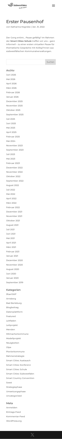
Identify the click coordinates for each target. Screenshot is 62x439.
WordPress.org (14, 421)
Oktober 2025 (13, 110)
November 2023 (14, 145)
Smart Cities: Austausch (18, 360)
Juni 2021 (10, 233)
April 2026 (11, 83)
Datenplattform (14, 312)
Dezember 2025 (14, 101)
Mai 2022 (10, 194)
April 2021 (11, 242)
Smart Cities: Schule (16, 369)
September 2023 (15, 150)
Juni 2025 (11, 123)
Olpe (8, 347)
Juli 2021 (10, 229)
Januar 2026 (12, 97)
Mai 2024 (10, 141)
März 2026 (11, 88)
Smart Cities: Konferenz (18, 365)
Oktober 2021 (13, 220)
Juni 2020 (11, 273)
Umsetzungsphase (16, 391)
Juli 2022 (10, 189)
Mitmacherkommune (17, 334)
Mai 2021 (10, 238)
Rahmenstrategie (15, 356)
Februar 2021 (12, 251)
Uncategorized (14, 396)
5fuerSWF (11, 294)
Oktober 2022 (13, 176)
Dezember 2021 (14, 211)
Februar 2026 (13, 92)
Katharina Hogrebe (21, 27)
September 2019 (14, 282)
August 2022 (12, 185)
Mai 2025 (10, 127)
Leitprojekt (12, 325)
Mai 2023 (10, 158)
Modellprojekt (13, 338)
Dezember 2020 (14, 260)
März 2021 (11, 247)
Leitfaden (11, 320)
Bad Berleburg (14, 303)
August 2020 (12, 269)
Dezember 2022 (14, 167)
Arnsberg (11, 298)
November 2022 (14, 172)
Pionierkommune (15, 351)
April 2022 (11, 198)
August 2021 (12, 225)
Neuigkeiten (12, 343)
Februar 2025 (13, 136)
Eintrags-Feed (13, 412)
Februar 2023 (13, 163)
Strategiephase (14, 387)
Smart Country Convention (20, 378)
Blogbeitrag (12, 307)
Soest (9, 382)
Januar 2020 (12, 278)
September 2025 (15, 114)
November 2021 (14, 216)
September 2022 (15, 181)
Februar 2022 (13, 207)
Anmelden (11, 407)
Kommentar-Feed (15, 416)
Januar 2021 (12, 256)
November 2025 (14, 105)
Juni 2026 (11, 74)
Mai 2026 (10, 79)
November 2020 (14, 264)
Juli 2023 (10, 154)
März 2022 (11, 203)
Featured (11, 316)
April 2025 (11, 132)
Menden (10, 329)
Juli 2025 (10, 119)
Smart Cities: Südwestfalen (20, 373)
